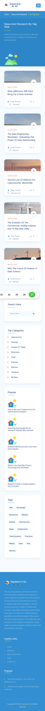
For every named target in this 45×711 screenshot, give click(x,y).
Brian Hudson (15, 236)
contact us (11, 662)
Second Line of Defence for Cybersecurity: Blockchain (21, 181)
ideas (21, 544)
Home (6, 14)
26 (24, 294)
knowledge (21, 508)
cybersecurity (16, 193)
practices (28, 536)
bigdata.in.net (27, 704)
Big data (14, 377)
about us (10, 651)
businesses (13, 515)
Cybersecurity (16, 337)
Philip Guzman (16, 190)
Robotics (14, 367)
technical (15, 104)
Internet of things (18, 347)
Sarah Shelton (16, 147)
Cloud (13, 357)
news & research (14, 654)
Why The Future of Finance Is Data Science (22, 270)
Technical (14, 372)
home (9, 647)
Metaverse (15, 352)
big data (16, 150)
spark (11, 529)
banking (12, 522)
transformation (15, 536)
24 (9, 294)
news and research (19, 14)
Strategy (14, 342)
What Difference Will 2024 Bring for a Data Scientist (20, 92)
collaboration (22, 529)
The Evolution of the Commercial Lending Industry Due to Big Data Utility (22, 225)
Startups (14, 362)
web (11, 508)
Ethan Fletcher (15, 102)
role (28, 544)
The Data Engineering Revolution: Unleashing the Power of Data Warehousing (21, 137)
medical (25, 515)
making (12, 544)
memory (12, 551)
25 (17, 294)
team (9, 658)
